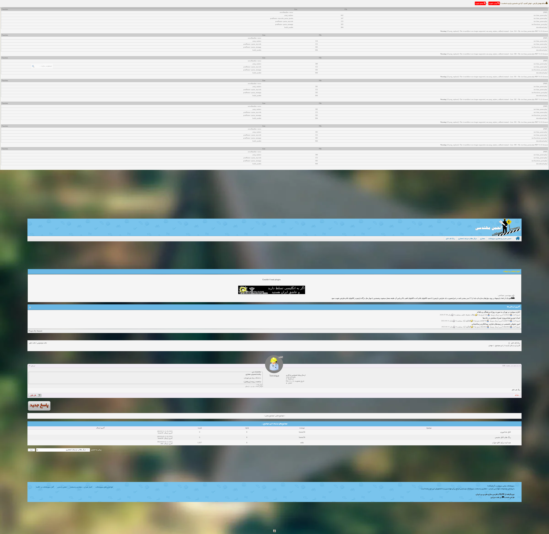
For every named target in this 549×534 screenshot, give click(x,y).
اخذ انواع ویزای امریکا (511, 323)
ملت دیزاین (495, 498)
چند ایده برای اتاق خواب (501, 442)
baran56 (302, 432)
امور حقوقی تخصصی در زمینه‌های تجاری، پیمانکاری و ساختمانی (496, 317)
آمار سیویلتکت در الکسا (45, 487)
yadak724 (506, 314)
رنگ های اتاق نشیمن (503, 437)
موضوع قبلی (279, 416)
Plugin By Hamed (35, 331)
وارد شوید (493, 4)
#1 (29, 366)
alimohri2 (506, 320)
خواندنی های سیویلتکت (104, 487)
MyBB (501, 495)
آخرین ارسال (168, 433)
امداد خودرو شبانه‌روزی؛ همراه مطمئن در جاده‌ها (501, 311)
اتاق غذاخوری (505, 432)
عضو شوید (479, 4)
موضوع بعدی (269, 416)
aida (302, 442)
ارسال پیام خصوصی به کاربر (296, 375)
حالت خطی (32, 343)
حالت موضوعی (42, 343)
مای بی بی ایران (482, 495)
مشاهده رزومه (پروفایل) (252, 382)
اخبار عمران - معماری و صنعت (81, 487)
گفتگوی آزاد (467, 314)
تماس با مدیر (62, 487)
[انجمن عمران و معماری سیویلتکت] (498, 235)
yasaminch (506, 326)
